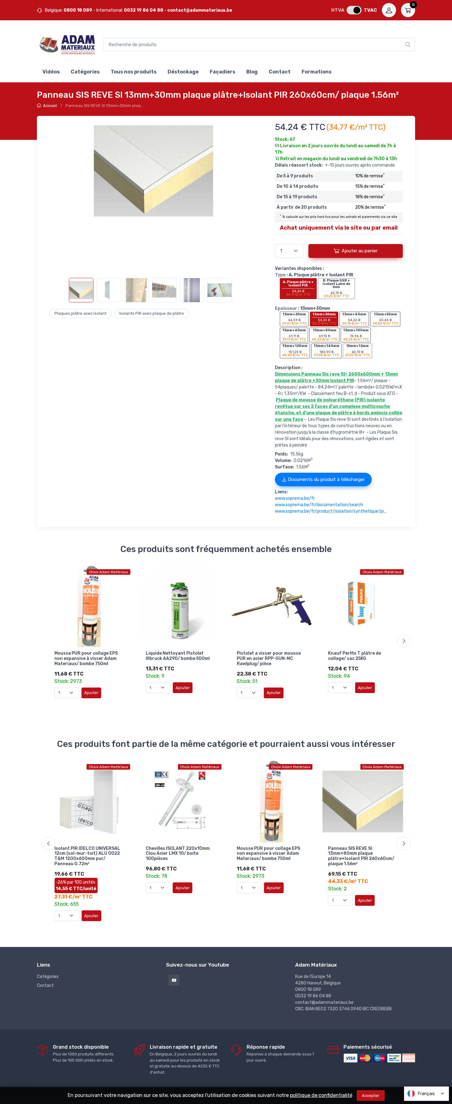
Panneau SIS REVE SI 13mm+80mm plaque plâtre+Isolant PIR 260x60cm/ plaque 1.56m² (361, 856)
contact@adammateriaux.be (199, 10)
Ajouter (91, 692)
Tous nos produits (134, 72)
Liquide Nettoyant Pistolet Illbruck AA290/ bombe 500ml (178, 656)
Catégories (85, 72)
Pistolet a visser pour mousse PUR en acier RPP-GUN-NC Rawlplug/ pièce (269, 658)
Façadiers (222, 72)
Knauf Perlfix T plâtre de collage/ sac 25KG (354, 656)
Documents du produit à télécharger (326, 479)
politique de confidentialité (321, 1095)
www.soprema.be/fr (295, 498)
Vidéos (51, 72)
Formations (316, 72)
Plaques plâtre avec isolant (80, 313)
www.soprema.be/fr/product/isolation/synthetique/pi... (331, 511)
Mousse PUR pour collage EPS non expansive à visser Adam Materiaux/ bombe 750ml (86, 658)
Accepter (370, 1095)
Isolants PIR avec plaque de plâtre (151, 313)
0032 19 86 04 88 (143, 10)
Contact (280, 72)
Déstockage (183, 72)
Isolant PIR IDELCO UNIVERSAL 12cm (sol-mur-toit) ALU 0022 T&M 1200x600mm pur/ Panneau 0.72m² (87, 856)
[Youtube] (174, 980)
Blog (252, 72)
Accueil (50, 105)
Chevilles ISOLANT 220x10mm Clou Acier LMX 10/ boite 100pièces (178, 854)
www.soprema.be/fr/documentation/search (319, 504)
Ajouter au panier (360, 251)
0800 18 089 (78, 10)
